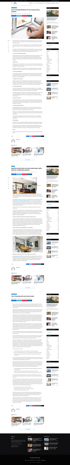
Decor (47, 212)
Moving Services (49, 226)
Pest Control (48, 69)
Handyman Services (49, 217)
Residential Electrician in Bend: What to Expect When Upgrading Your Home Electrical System (16, 155)
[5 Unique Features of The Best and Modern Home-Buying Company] (49, 89)
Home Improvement (49, 221)
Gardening (48, 216)
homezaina (15, 13)
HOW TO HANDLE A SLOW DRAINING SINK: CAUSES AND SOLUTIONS (39, 154)
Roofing (48, 230)
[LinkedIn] (8, 47)
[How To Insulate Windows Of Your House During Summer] (27, 28)
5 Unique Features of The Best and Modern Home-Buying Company (55, 88)
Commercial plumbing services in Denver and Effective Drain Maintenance (55, 32)
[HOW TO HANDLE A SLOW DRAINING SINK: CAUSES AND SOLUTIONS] (39, 150)
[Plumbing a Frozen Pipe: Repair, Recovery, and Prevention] (49, 93)
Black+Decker (15, 341)
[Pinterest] (8, 49)
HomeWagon (39, 357)
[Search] (58, 1)
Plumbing (48, 61)
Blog (28, 460)
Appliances (48, 51)
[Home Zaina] (15, 3)
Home (26, 460)
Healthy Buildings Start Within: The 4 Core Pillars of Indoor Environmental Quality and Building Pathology (52, 18)
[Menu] (11, 3)
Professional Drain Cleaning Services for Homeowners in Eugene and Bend (55, 37)
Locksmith (48, 225)
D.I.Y (47, 52)
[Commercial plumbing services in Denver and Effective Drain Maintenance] (49, 32)
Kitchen (47, 64)
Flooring (48, 55)
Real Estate (48, 70)
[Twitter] (8, 45)
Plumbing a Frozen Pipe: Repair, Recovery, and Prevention (55, 93)
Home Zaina (49, 45)
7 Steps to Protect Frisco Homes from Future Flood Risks (55, 84)
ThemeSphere (39, 462)
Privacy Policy (32, 460)
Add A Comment (27, 287)
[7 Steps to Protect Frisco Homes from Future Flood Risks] (49, 84)
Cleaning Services (49, 60)
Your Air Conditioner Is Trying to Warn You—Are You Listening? (27, 154)
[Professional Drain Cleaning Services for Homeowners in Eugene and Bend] (49, 37)
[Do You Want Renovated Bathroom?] (49, 97)
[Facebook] (8, 43)
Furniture (48, 56)
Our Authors (43, 460)
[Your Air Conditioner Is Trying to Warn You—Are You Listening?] (28, 150)
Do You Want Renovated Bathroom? (55, 97)
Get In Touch (38, 460)
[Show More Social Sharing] (33, 16)
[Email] (8, 51)
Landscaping (48, 65)
